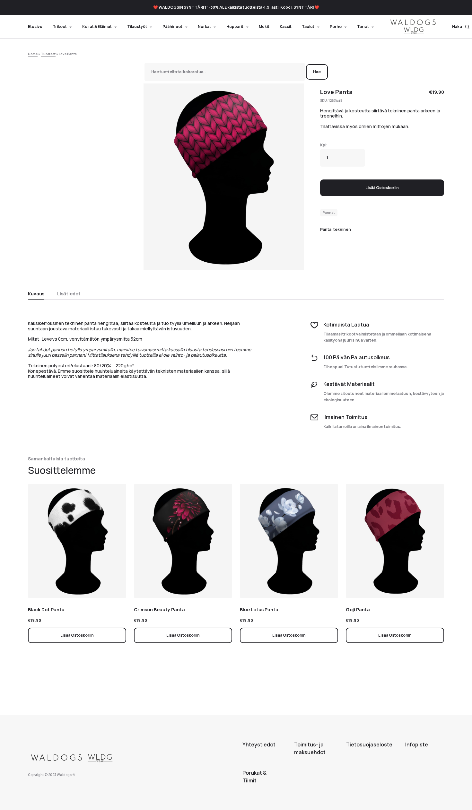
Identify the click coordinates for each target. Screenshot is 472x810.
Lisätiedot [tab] (69, 294)
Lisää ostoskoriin (382, 187)
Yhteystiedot (258, 744)
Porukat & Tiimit (254, 776)
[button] (461, 27)
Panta (325, 229)
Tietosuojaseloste (369, 744)
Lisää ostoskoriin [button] (77, 635)
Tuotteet (48, 54)
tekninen (342, 229)
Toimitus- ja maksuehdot (310, 748)
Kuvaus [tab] (36, 294)
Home (33, 54)
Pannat (329, 212)
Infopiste (416, 744)
